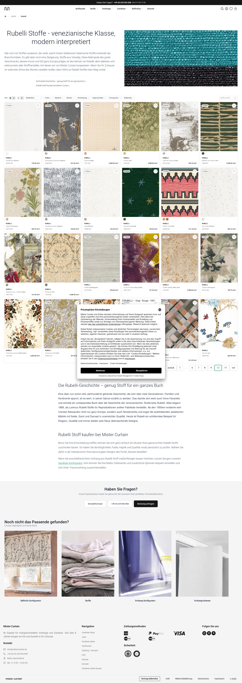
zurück (171, 367)
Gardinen (121, 9)
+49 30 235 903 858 (122, 2)
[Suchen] (235, 98)
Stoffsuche (80, 9)
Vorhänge (106, 9)
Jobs (84, 637)
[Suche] (222, 9)
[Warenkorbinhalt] (236, 9)
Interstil (150, 9)
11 (225, 367)
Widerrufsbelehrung (183, 679)
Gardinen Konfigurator (70, 463)
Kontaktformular (95, 504)
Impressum (219, 679)
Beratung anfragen (145, 504)
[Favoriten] (231, 9)
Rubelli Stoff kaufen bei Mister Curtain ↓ (53, 85)
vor (233, 367)
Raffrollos (136, 9)
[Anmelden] (227, 9)
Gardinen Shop (88, 632)
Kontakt (85, 664)
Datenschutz (203, 679)
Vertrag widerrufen (149, 679)
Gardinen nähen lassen (92, 668)
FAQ (83, 655)
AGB (168, 679)
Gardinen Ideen (88, 641)
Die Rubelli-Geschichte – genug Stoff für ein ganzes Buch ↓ (61, 81)
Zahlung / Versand (90, 650)
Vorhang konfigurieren (23, 136)
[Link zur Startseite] (6, 9)
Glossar (85, 659)
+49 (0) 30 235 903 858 (17, 654)
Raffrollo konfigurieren (62, 136)
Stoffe (93, 9)
